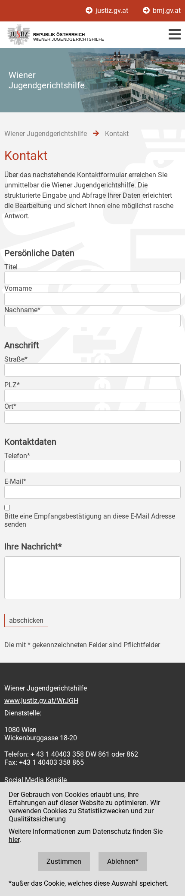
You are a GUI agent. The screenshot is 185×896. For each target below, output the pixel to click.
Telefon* (17, 456)
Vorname (18, 288)
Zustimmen (63, 861)
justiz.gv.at (112, 10)
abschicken (26, 620)
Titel (11, 267)
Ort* (10, 406)
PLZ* (12, 385)
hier (14, 840)
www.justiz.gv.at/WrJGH (41, 701)
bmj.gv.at (166, 10)
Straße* (16, 359)
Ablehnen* (123, 861)
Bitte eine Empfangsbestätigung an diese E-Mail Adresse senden (89, 520)
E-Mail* (15, 481)
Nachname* (22, 310)
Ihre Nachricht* (33, 546)
